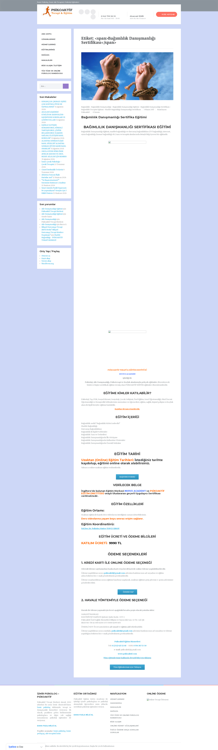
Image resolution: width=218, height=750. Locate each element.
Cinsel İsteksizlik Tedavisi (52, 170)
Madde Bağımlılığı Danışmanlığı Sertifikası (123, 110)
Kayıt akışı (46, 258)
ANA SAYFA (46, 34)
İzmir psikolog (43, 707)
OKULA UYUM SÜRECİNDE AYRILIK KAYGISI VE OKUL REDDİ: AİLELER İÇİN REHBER (54, 154)
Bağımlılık (85, 107)
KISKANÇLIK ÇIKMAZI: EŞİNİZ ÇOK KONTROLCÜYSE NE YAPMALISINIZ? (54, 104)
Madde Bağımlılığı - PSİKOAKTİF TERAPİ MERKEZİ (52, 237)
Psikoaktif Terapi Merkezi (52, 211)
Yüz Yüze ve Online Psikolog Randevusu (52, 72)
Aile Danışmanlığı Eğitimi (52, 209)
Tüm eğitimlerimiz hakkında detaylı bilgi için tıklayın (127, 658)
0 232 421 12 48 (167, 14)
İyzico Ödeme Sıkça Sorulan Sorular (124, 731)
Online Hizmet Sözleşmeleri (124, 726)
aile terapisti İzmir (53, 733)
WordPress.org (48, 264)
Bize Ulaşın (115, 722)
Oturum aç (46, 256)
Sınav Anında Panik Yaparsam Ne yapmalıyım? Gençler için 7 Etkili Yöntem (54, 190)
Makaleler (47, 60)
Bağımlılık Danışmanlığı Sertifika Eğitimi (114, 117)
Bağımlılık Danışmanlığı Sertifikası (155, 107)
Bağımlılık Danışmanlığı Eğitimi (126, 107)
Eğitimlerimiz (48, 50)
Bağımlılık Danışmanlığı (101, 107)
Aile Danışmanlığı (49, 219)
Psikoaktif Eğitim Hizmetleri (127, 641)
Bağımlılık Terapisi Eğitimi (92, 110)
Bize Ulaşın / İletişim (52, 65)
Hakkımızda (116, 703)
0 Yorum (96, 112)
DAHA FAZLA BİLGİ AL (47, 726)
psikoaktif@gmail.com (114, 573)
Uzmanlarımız (48, 39)
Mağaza (45, 55)
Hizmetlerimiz (49, 44)
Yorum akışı (46, 261)
